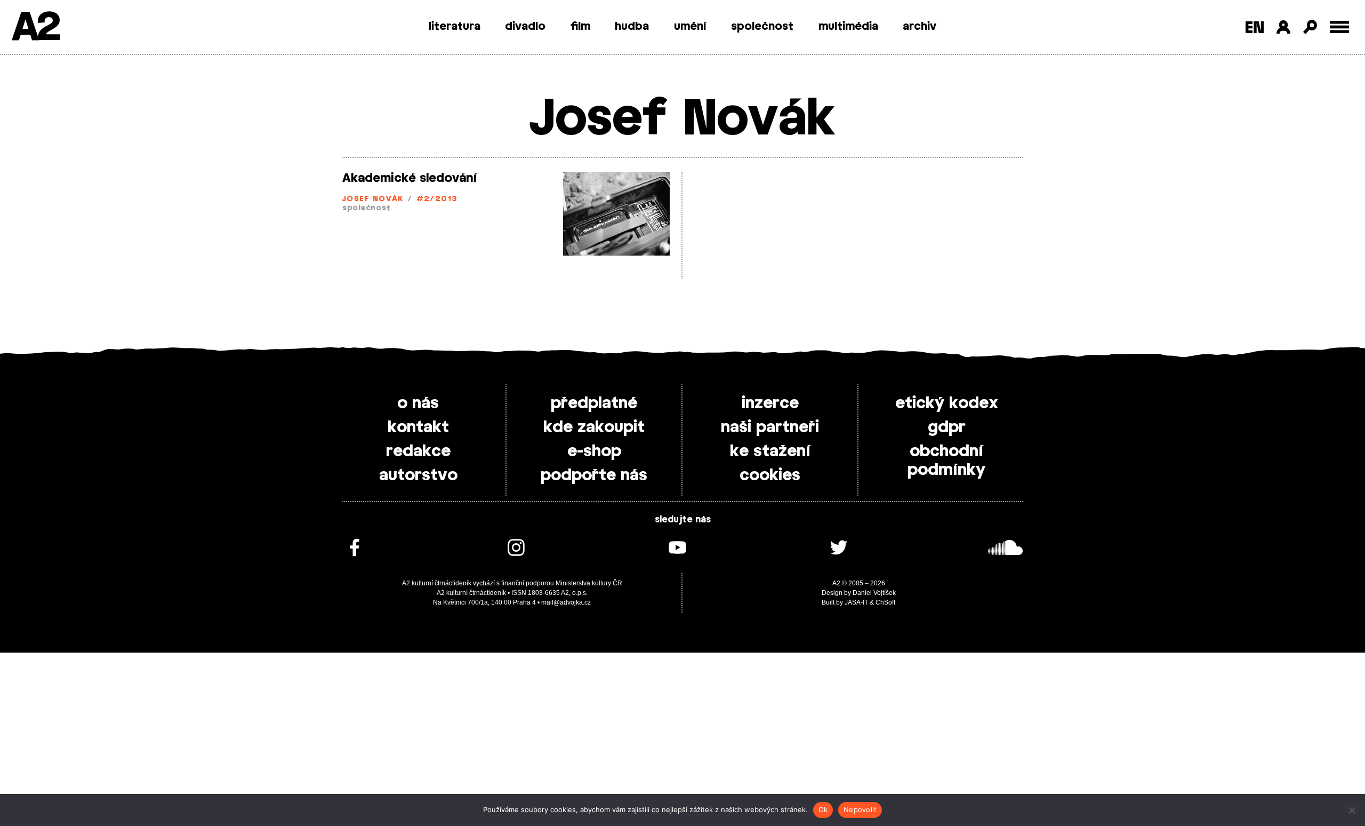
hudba (632, 27)
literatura (454, 27)
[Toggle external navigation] (1339, 27)
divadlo (525, 27)
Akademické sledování (409, 178)
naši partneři (770, 427)
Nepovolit (860, 809)
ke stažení (770, 451)
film (580, 27)
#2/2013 (437, 199)
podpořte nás (594, 475)
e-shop (594, 451)
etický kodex (946, 403)
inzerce (770, 403)
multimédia (848, 27)
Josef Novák (373, 199)
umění (690, 27)
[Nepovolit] (1351, 810)
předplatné (594, 403)
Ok (823, 809)
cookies (770, 475)
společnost (762, 27)
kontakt (418, 427)
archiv (919, 27)
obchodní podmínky (946, 460)
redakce (418, 451)
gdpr (947, 427)
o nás (418, 403)
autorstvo (418, 475)
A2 (35, 28)
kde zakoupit (594, 427)
